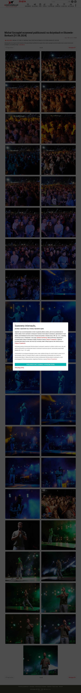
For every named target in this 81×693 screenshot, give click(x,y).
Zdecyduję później (19, 367)
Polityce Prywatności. (52, 359)
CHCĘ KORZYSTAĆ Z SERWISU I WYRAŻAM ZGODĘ (40, 364)
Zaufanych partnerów (42, 337)
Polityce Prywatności (51, 339)
